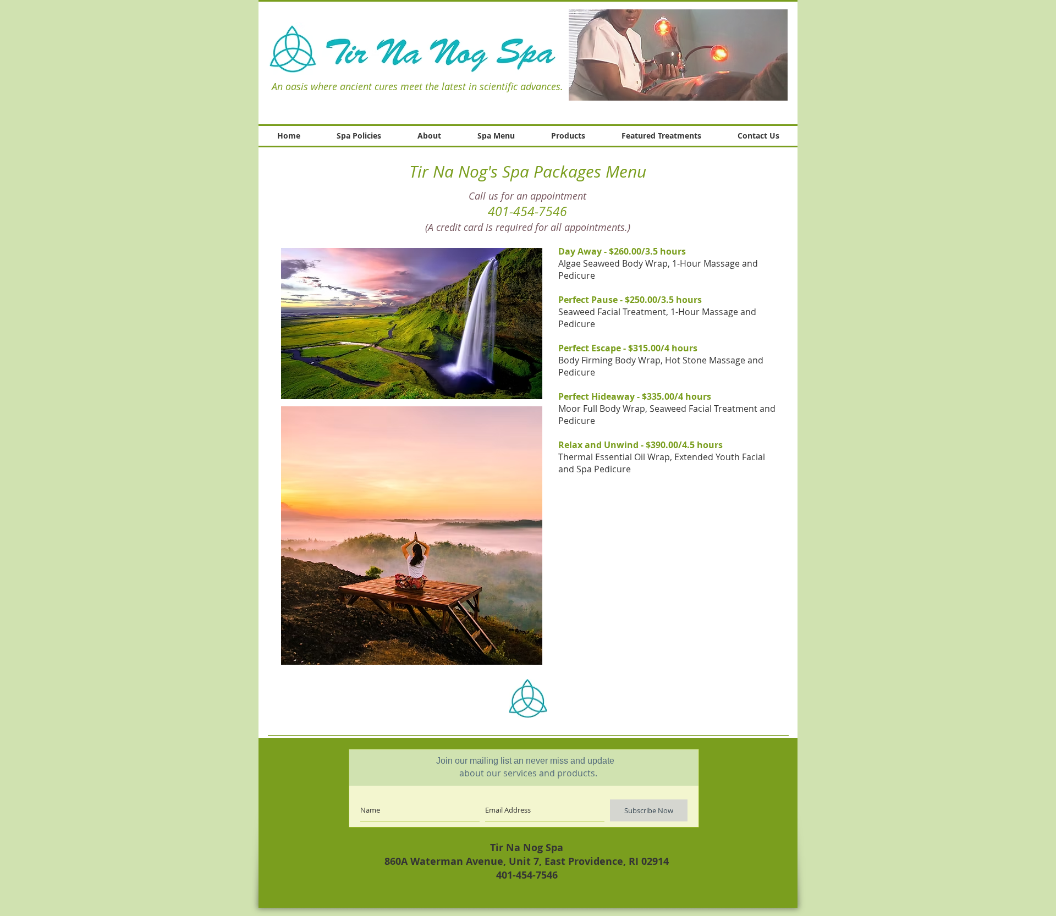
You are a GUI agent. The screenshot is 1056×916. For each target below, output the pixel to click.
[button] (678, 55)
